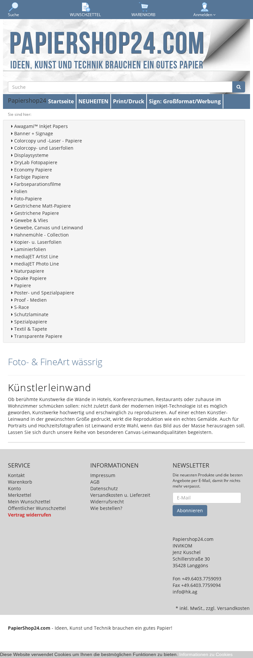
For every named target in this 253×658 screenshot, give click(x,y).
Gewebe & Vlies (30, 220)
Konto (14, 488)
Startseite (61, 101)
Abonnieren (190, 510)
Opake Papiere (29, 278)
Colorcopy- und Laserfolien (43, 148)
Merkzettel (19, 495)
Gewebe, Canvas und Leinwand (48, 227)
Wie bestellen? (106, 508)
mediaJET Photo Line (36, 264)
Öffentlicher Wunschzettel (37, 508)
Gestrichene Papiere (36, 213)
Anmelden (203, 14)
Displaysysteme (30, 155)
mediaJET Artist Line (35, 256)
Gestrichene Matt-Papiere (42, 206)
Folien (20, 191)
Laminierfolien (29, 249)
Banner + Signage (33, 133)
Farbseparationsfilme (37, 184)
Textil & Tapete (30, 329)
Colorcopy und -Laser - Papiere (47, 141)
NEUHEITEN (93, 101)
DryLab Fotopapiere (35, 162)
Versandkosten (233, 608)
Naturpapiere (28, 271)
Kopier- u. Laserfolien (37, 242)
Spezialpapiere (30, 321)
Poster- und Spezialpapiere (43, 293)
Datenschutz (104, 488)
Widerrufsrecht (107, 501)
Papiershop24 (27, 100)
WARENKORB (143, 14)
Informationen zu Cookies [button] (206, 654)
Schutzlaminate (30, 314)
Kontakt (16, 475)
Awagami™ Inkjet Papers (40, 126)
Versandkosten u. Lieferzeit (120, 495)
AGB (94, 482)
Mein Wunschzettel (29, 501)
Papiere (22, 285)
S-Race (21, 307)
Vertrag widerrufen (29, 515)
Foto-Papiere (27, 198)
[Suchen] (238, 86)
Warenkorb (20, 482)
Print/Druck (128, 101)
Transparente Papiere (37, 336)
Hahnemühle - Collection (41, 235)
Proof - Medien (30, 300)
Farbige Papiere (31, 177)
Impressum (102, 475)
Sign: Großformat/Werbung (185, 101)
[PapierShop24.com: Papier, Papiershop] (107, 49)
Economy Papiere (32, 169)
